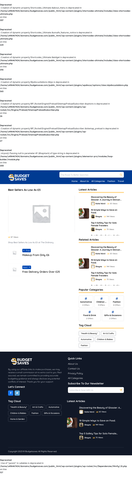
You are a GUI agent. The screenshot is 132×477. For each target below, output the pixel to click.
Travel (121, 181)
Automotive (86, 339)
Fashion (111, 181)
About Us (84, 181)
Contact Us (74, 368)
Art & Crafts (108, 333)
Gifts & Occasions (52, 413)
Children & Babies (105, 339)
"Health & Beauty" (89, 333)
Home (74, 181)
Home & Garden (17, 419)
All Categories (98, 181)
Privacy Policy (75, 373)
